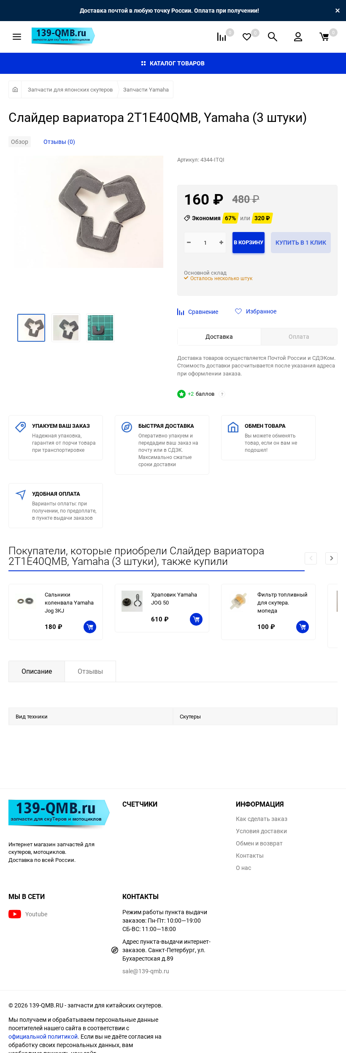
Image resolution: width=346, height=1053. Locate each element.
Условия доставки (261, 831)
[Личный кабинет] (298, 36)
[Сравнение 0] (221, 36)
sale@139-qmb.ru (145, 971)
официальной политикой (43, 1036)
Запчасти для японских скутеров (70, 89)
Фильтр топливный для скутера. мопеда (282, 602)
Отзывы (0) (59, 142)
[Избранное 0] (247, 37)
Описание (37, 671)
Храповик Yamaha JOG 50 (174, 598)
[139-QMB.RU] (59, 815)
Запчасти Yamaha (146, 89)
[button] (331, 558)
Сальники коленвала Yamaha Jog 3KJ (69, 602)
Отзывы (90, 671)
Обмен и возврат (259, 843)
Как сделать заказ (261, 819)
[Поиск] (272, 36)
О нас (243, 868)
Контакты (250, 856)
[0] (324, 36)
